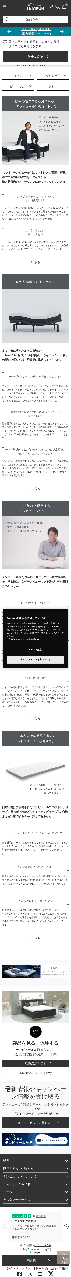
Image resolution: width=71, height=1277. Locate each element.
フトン (52, 86)
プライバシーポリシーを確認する (23, 639)
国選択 (32, 1260)
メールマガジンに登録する (35, 1123)
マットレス (18, 75)
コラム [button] (7, 1192)
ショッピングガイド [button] (16, 1184)
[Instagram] (30, 1273)
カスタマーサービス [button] (16, 1199)
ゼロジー (52, 75)
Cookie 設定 (35, 649)
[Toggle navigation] (4, 6)
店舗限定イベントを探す (35, 1073)
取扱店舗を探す (35, 1063)
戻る (37, 262)
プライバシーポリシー (18, 1268)
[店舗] (51, 6)
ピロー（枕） (18, 86)
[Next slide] (62, 31)
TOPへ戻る (64, 1260)
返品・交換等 (59, 1268)
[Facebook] (19, 1273)
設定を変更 (35, 57)
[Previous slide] (9, 31)
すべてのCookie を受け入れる (35, 659)
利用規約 (42, 1268)
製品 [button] (6, 1161)
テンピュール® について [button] (20, 1176)
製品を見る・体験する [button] (18, 1168)
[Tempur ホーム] (36, 6)
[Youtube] (40, 1273)
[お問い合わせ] (57, 6)
